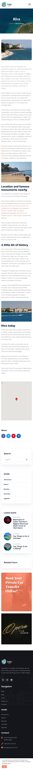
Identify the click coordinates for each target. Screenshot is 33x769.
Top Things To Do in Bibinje (20, 547)
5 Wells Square (17, 215)
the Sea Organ (12, 211)
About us (4, 701)
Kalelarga (4, 146)
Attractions (7, 479)
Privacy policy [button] (7, 763)
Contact (4, 704)
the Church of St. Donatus (16, 206)
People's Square (6, 215)
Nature (6, 484)
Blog (2, 691)
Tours (3, 698)
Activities (7, 494)
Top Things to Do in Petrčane (21, 537)
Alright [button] (4, 766)
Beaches (6, 489)
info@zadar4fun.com (11, 747)
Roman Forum (21, 213)
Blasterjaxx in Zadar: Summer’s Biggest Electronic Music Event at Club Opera (20, 524)
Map (2, 694)
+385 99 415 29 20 (10, 743)
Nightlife (7, 498)
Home (11, 23)
